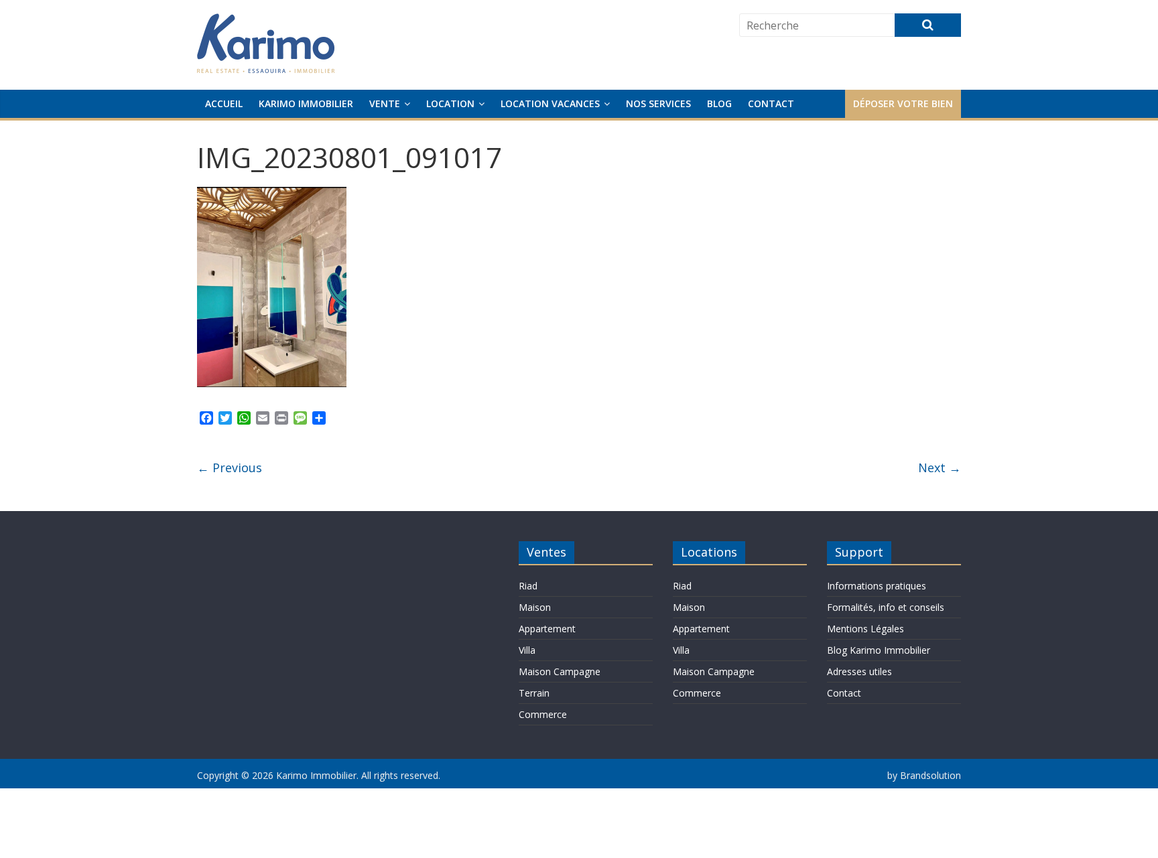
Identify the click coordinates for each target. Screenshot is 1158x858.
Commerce (543, 714)
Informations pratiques (876, 585)
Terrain (534, 693)
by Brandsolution (924, 775)
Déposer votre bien (903, 103)
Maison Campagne (559, 671)
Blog (719, 103)
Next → (939, 467)
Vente (384, 103)
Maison (535, 607)
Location (450, 103)
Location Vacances (550, 103)
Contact (771, 103)
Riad (528, 585)
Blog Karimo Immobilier (878, 650)
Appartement (547, 628)
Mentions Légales (865, 628)
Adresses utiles (859, 671)
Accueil (224, 103)
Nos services (658, 103)
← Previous (229, 467)
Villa (527, 650)
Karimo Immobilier (306, 103)
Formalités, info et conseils (885, 607)
